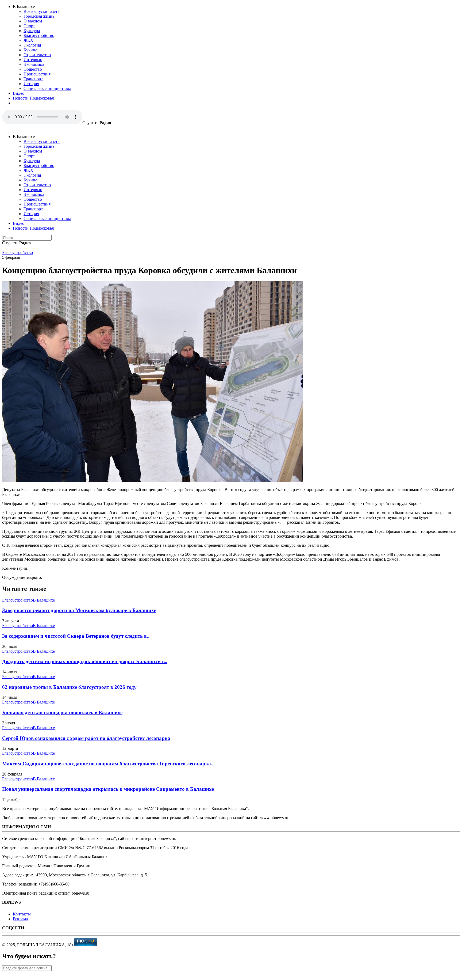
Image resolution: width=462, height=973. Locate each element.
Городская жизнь (39, 16)
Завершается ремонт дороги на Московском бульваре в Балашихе (79, 610)
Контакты (22, 914)
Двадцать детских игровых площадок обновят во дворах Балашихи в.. (84, 661)
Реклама (20, 919)
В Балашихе (44, 600)
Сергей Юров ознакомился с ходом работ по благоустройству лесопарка (86, 738)
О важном (33, 21)
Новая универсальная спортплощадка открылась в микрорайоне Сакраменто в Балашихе (108, 789)
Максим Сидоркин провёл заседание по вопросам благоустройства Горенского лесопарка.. (108, 763)
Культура (32, 30)
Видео (18, 93)
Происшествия (37, 74)
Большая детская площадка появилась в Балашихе (62, 712)
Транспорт (33, 79)
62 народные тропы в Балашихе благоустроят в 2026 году (69, 687)
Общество (33, 69)
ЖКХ (28, 40)
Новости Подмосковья (33, 98)
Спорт (29, 26)
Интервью (33, 59)
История (31, 83)
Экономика (34, 64)
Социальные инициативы (47, 88)
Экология (32, 45)
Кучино (30, 50)
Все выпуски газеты (42, 11)
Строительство (37, 54)
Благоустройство (39, 35)
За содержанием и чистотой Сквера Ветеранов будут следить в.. (75, 636)
